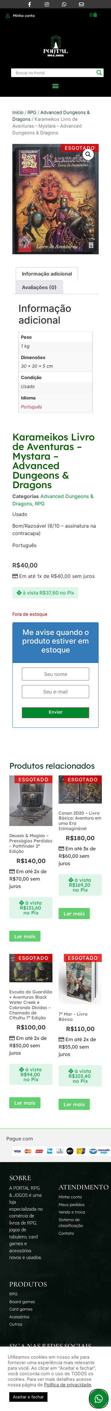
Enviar (56, 712)
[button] (56, 85)
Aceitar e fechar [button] (28, 1396)
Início (17, 112)
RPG (31, 112)
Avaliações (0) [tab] (39, 287)
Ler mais (24, 936)
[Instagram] (46, 4)
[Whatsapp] (64, 4)
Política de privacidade (67, 1385)
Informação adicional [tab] (47, 274)
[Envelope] (81, 4)
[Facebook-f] (29, 4)
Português (31, 406)
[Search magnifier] (99, 72)
